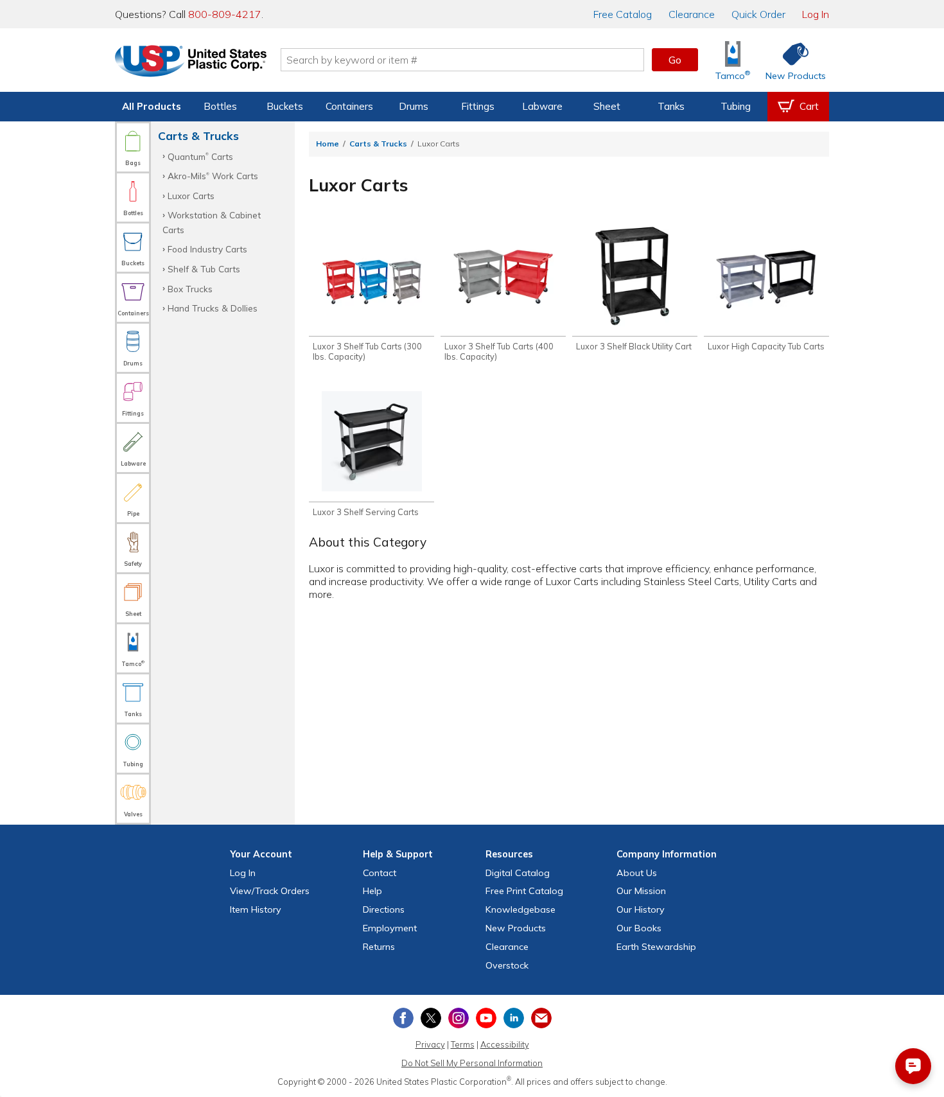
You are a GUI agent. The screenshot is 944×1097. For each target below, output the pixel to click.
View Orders (270, 891)
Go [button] (675, 59)
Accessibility (504, 1044)
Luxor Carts (191, 195)
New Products (515, 928)
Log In (815, 14)
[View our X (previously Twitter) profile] (431, 1018)
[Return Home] (191, 62)
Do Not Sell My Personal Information (472, 1063)
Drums (413, 106)
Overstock (507, 965)
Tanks (671, 106)
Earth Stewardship (656, 946)
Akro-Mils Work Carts (213, 175)
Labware (542, 106)
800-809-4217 (224, 14)
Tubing (736, 106)
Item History (255, 909)
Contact (379, 873)
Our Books (638, 928)
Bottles (220, 106)
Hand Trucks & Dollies (213, 308)
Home (327, 143)
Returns (379, 946)
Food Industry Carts (207, 248)
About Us (636, 873)
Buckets (285, 106)
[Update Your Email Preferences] (541, 1018)
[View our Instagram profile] (458, 1018)
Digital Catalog (517, 873)
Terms (463, 1044)
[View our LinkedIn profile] (514, 1018)
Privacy (430, 1044)
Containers (349, 106)
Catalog (622, 14)
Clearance (692, 14)
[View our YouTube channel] (486, 1018)
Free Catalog (524, 891)
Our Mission (641, 891)
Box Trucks (190, 288)
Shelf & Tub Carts (204, 268)
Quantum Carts (200, 156)
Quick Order (758, 14)
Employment (390, 928)
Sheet (606, 106)
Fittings (477, 106)
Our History (640, 909)
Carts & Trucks (378, 143)
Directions (384, 909)
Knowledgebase (520, 909)
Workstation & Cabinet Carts (211, 221)
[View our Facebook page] (403, 1018)
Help (372, 891)
